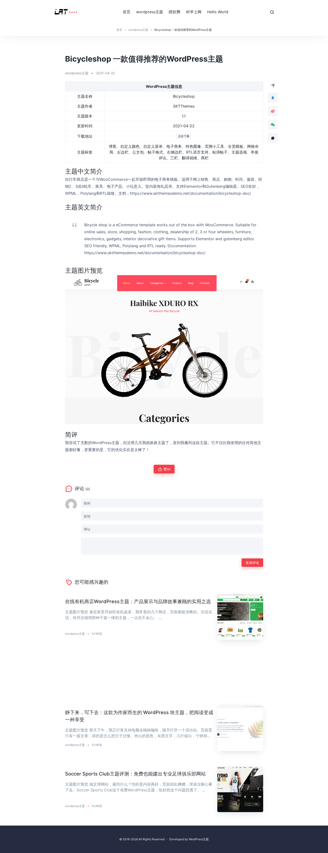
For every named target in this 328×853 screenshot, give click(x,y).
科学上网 (193, 11)
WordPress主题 (199, 839)
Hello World (217, 11)
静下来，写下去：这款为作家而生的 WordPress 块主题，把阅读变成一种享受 (139, 716)
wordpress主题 (149, 11)
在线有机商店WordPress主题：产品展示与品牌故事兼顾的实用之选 (138, 601)
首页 (126, 11)
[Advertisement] (164, 672)
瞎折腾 (174, 11)
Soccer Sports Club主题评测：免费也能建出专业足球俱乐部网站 (135, 774)
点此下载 (183, 136)
